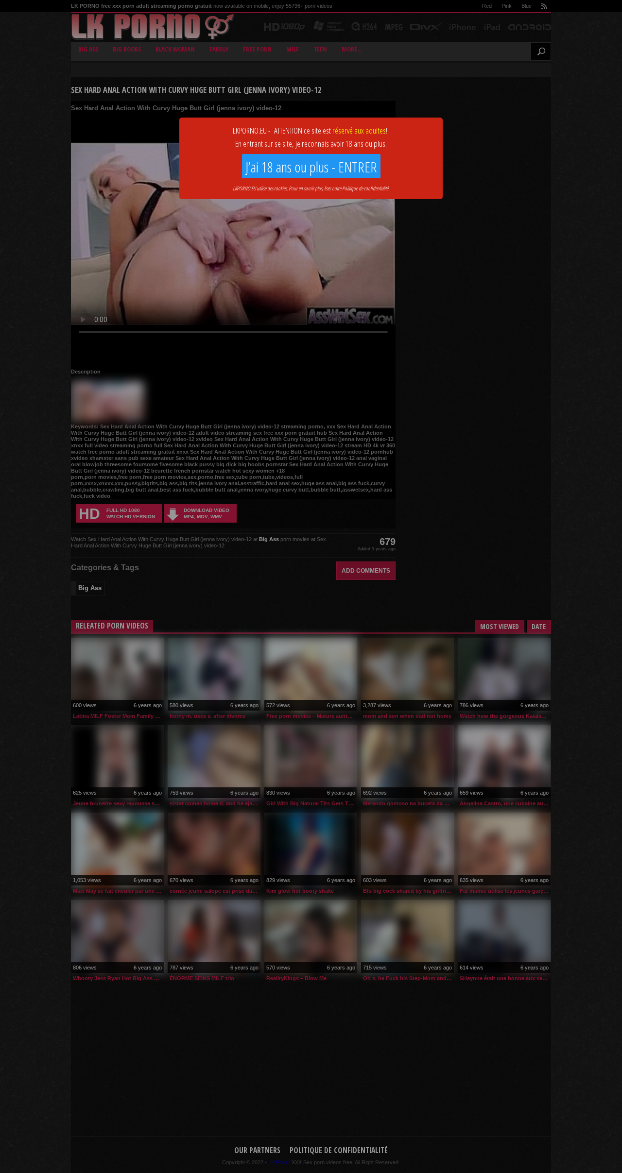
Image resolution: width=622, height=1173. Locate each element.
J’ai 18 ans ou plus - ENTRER (311, 167)
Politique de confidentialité (365, 188)
